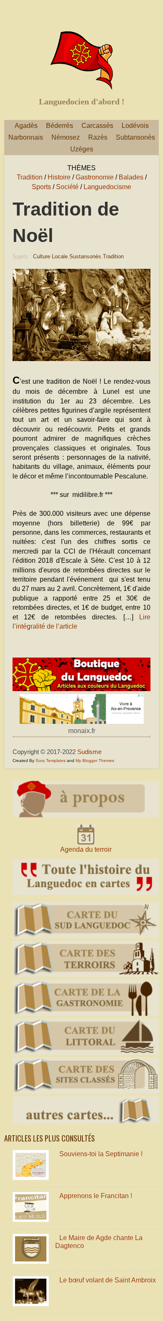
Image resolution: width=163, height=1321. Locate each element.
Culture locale (50, 256)
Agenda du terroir (86, 849)
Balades (131, 177)
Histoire (59, 177)
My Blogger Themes (95, 760)
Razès (97, 137)
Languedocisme (107, 186)
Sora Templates (51, 760)
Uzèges (81, 149)
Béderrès (59, 125)
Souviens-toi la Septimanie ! (101, 1153)
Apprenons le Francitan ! (95, 1195)
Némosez (65, 137)
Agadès (26, 125)
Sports (41, 186)
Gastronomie (95, 177)
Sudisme (89, 751)
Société (67, 186)
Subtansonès (135, 137)
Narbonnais (25, 137)
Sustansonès (85, 256)
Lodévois (135, 125)
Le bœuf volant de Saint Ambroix (107, 1280)
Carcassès (97, 125)
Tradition (30, 177)
